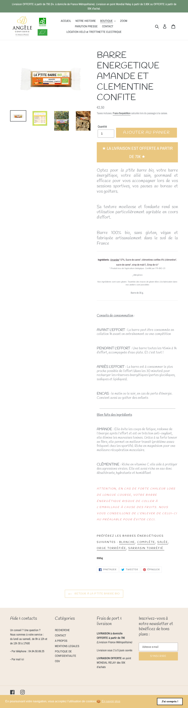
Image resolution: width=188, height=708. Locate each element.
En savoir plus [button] (111, 701)
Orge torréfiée (111, 548)
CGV (57, 661)
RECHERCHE (62, 630)
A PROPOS (61, 641)
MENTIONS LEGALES (67, 646)
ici (22, 659)
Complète (146, 542)
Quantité (102, 126)
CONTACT (60, 635)
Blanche (127, 542)
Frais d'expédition (122, 113)
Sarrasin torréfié (146, 548)
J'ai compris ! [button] (170, 701)
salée (162, 542)
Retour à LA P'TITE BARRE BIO (97, 594)
